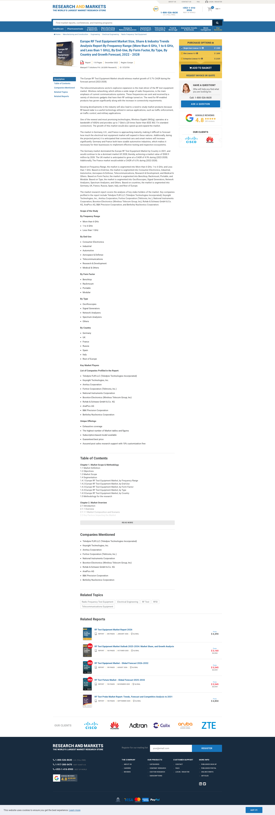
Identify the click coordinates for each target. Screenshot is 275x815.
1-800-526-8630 (169, 12)
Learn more (74, 810)
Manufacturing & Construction (108, 29)
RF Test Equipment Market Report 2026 (113, 629)
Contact (179, 764)
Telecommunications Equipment (97, 606)
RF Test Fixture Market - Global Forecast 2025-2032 (120, 680)
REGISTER (207, 748)
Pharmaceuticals (75, 29)
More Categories (206, 29)
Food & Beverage (173, 29)
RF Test (145, 602)
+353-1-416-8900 (189, 9)
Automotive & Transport (145, 29)
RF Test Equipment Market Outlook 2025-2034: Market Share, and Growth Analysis (134, 646)
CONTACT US (186, 2)
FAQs (177, 768)
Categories (154, 764)
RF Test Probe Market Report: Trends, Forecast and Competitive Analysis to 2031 (134, 696)
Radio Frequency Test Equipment (97, 602)
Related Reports (61, 96)
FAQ (198, 2)
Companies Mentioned (64, 88)
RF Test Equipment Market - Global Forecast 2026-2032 (121, 663)
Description (59, 79)
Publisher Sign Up (209, 764)
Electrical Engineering (127, 602)
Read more (127, 523)
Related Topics (61, 92)
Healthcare (58, 29)
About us (128, 764)
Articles (205, 776)
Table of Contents (62, 83)
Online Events (207, 772)
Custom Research (157, 772)
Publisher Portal (208, 768)
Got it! (254, 810)
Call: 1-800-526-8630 (201, 97)
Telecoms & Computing (160, 29)
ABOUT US (172, 2)
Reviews (127, 772)
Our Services (218, 29)
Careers (127, 768)
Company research (158, 768)
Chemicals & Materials (92, 29)
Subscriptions (156, 776)
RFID (155, 602)
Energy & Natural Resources (127, 29)
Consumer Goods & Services (189, 29)
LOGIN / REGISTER (215, 2)
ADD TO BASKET (200, 67)
